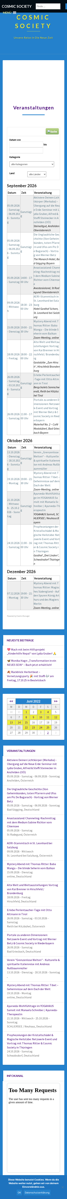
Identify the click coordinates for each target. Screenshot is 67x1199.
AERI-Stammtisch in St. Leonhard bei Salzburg (46, 300)
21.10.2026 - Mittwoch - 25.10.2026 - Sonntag (13, 508)
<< (11, 701)
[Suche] (35, 131)
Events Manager (23, 616)
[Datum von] (26, 144)
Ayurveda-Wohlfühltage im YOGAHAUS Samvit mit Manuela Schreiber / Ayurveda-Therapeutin (47, 502)
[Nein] (62, 1187)
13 (11, 722)
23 (33, 727)
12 (55, 717)
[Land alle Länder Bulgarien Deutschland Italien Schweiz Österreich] (36, 174)
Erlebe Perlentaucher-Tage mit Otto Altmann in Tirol (47, 379)
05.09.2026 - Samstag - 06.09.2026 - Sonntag (13, 214)
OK (19, 1192)
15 (26, 722)
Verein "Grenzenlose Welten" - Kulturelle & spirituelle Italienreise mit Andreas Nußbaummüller (33, 964)
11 (47, 717)
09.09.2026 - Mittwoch (13, 307)
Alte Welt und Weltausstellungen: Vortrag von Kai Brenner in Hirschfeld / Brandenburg (46, 350)
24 (40, 727)
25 (47, 727)
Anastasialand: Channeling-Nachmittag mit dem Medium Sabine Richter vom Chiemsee (47, 276)
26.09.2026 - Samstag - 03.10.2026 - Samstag (13, 385)
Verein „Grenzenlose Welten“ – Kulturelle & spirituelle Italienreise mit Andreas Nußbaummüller (47, 460)
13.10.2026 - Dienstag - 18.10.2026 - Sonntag (13, 460)
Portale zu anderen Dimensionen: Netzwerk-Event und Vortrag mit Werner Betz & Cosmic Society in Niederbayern (31, 939)
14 (19, 722)
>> (56, 701)
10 (40, 717)
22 (26, 727)
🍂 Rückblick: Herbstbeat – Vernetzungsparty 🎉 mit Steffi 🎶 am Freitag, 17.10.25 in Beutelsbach (30, 676)
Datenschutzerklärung (37, 1192)
